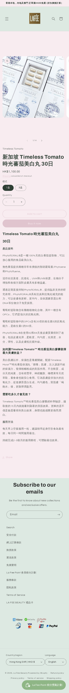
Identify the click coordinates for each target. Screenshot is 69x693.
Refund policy (57, 673)
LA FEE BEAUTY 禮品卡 (19, 602)
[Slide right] (41, 140)
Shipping (7, 176)
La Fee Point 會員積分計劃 (21, 572)
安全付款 (11, 535)
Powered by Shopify (37, 673)
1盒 (8, 187)
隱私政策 (11, 587)
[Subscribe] (58, 514)
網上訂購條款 (14, 542)
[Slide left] (27, 140)
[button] (6, 18)
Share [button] (9, 457)
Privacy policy (17, 678)
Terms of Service (15, 595)
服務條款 (11, 580)
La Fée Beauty (20, 673)
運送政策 (11, 557)
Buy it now (34, 223)
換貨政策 (11, 550)
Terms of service (35, 678)
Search (10, 527)
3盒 (21, 187)
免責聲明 (11, 565)
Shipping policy (54, 678)
